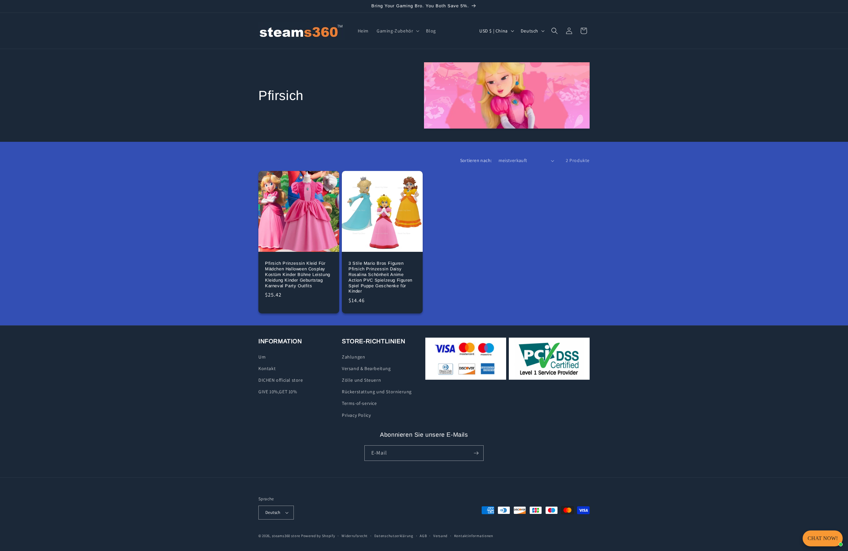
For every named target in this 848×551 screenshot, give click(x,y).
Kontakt (267, 368)
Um (262, 357)
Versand (440, 535)
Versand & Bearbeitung (366, 368)
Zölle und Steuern (361, 380)
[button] (397, 31)
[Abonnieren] (476, 453)
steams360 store (286, 535)
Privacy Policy (356, 415)
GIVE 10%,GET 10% (277, 392)
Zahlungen (353, 357)
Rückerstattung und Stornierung (377, 392)
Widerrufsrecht (355, 535)
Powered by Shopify (318, 535)
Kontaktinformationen (473, 535)
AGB (423, 535)
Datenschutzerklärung (393, 535)
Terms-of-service (359, 403)
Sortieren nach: (476, 160)
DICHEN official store (280, 380)
